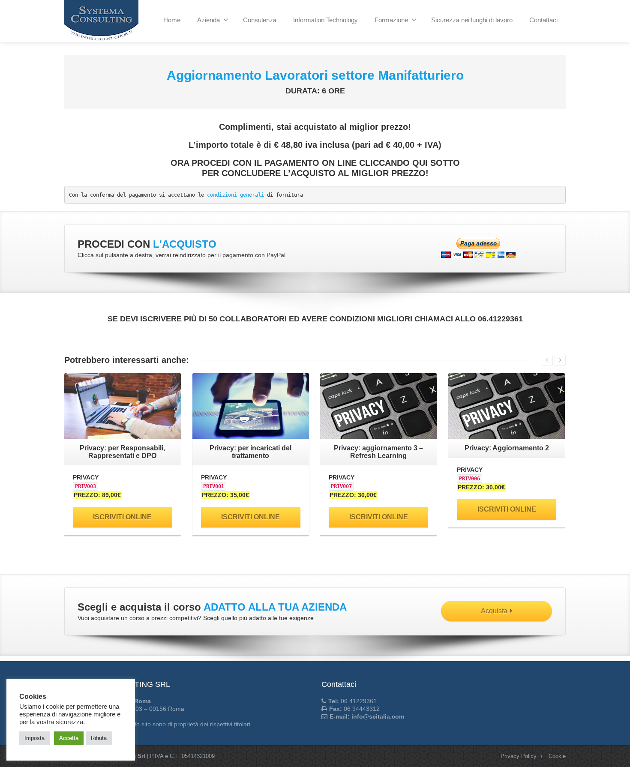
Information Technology (325, 20)
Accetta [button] (68, 738)
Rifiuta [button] (99, 738)
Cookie (557, 756)
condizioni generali (235, 195)
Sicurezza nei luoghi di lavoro (472, 20)
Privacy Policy (519, 756)
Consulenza (259, 20)
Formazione (391, 20)
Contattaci (543, 20)
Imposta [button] (34, 738)
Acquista (494, 610)
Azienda (208, 20)
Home (171, 20)
